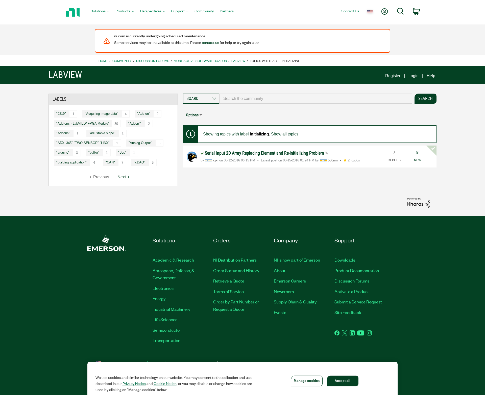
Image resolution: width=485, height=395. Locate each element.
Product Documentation (356, 270)
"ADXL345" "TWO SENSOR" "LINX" (83, 143)
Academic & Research (173, 260)
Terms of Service (228, 291)
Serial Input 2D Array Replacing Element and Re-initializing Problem (265, 153)
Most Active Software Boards (200, 60)
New (417, 160)
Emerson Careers (290, 281)
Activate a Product (351, 291)
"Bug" (122, 152)
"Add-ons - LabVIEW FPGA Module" (82, 123)
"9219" (61, 114)
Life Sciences (165, 319)
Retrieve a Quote (228, 281)
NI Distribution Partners (235, 260)
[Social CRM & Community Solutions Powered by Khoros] (418, 203)
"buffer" (93, 152)
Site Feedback (347, 312)
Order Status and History (236, 270)
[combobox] (315, 99)
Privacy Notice (134, 383)
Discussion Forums (152, 60)
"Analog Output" (140, 143)
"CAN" (110, 162)
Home (103, 60)
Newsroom (284, 291)
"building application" (71, 162)
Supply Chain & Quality (295, 301)
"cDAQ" (139, 162)
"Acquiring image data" (101, 114)
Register (392, 76)
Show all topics (284, 134)
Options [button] (192, 114)
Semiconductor (167, 330)
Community (122, 60)
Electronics (163, 288)
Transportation (166, 340)
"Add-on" (143, 114)
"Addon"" (134, 123)
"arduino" (62, 152)
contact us (210, 42)
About (279, 270)
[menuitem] (100, 12)
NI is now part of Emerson (297, 260)
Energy (159, 298)
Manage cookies (307, 381)
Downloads (344, 260)
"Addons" (63, 133)
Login (413, 76)
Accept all (342, 381)
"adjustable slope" (102, 133)
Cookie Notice (165, 383)
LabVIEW (238, 60)
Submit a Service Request (358, 301)
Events (280, 312)
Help (431, 76)
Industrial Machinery (171, 309)
